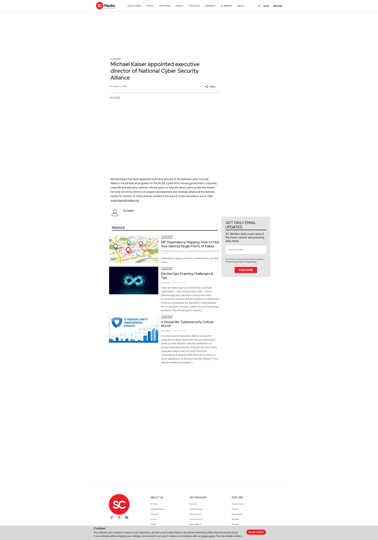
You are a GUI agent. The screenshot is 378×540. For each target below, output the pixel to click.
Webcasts (235, 519)
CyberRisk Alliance (158, 509)
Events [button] (180, 6)
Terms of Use (238, 262)
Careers (154, 519)
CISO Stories (134, 6)
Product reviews (238, 504)
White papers (237, 514)
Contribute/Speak (196, 509)
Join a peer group (196, 519)
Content (115, 58)
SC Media (154, 504)
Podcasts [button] (194, 6)
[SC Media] (105, 5)
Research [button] (210, 6)
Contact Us (155, 514)
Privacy (153, 524)
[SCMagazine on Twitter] (119, 517)
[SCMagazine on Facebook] (111, 517)
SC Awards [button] (226, 6)
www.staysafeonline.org (124, 200)
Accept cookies (256, 532)
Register (277, 6)
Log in (266, 6)
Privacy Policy (251, 262)
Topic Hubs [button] (165, 6)
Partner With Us (195, 524)
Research (235, 509)
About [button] (240, 6)
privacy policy (208, 536)
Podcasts (235, 524)
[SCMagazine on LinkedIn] (126, 517)
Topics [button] (150, 6)
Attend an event (195, 514)
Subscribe (246, 270)
